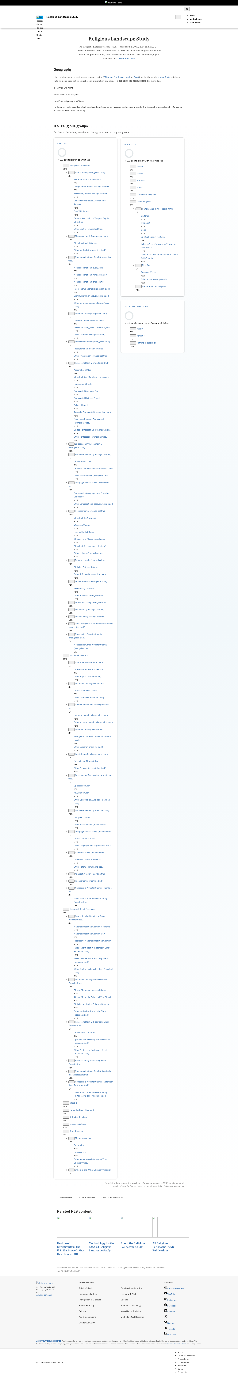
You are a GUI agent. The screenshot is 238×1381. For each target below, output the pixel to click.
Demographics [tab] (65, 1197)
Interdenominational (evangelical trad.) (92, 288)
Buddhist (141, 180)
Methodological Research (132, 1316)
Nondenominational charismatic (89, 281)
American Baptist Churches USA (88, 669)
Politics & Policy (86, 1288)
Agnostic (140, 335)
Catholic (73, 1102)
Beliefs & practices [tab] (86, 1197)
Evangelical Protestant (80, 165)
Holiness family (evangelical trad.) (90, 510)
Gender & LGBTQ (87, 1322)
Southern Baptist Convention (87, 179)
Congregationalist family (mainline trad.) (93, 831)
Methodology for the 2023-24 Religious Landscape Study (101, 1246)
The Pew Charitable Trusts (176, 1344)
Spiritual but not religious (153, 236)
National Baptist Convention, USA (89, 933)
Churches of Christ (82, 461)
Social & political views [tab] (112, 1197)
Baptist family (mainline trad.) (89, 662)
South (128, 76)
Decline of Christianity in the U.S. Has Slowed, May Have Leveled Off (70, 1248)
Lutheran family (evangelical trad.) (91, 313)
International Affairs (88, 1294)
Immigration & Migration (90, 1299)
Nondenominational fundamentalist (90, 274)
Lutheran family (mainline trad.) (90, 729)
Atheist (140, 328)
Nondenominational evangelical (88, 267)
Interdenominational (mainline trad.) (91, 715)
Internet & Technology (131, 1305)
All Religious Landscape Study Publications (163, 1246)
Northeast (118, 76)
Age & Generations (87, 1316)
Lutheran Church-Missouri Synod (89, 320)
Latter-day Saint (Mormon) (82, 1110)
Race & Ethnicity (86, 1305)
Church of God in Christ (84, 1032)
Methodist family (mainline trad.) (90, 683)
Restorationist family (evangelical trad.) (93, 454)
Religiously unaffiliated (136, 306)
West (136, 76)
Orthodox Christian (78, 1117)
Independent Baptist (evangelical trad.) (92, 186)
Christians (62, 143)
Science (124, 1299)
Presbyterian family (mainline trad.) (91, 754)
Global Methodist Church (85, 243)
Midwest (108, 76)
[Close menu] (187, 9)
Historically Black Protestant (82, 909)
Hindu (139, 187)
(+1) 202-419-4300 (44, 1295)
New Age (146, 265)
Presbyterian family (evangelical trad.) (92, 341)
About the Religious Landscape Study (133, 1245)
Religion (82, 1311)
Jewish (140, 166)
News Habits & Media (131, 1311)
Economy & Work (128, 1294)
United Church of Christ (85, 838)
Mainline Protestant (79, 655)
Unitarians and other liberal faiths (157, 208)
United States (164, 76)
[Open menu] (178, 17)
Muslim (140, 173)
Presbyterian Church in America (88, 348)
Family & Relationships (131, 1288)
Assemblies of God (82, 369)
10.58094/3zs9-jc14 (70, 1271)
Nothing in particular (146, 342)
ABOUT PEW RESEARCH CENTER (48, 1341)
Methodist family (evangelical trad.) (91, 235)
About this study (126, 58)
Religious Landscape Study (62, 16)
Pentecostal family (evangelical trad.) (92, 362)
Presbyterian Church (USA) (86, 761)
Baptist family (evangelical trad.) (90, 172)
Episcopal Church (82, 785)
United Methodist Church (85, 690)
